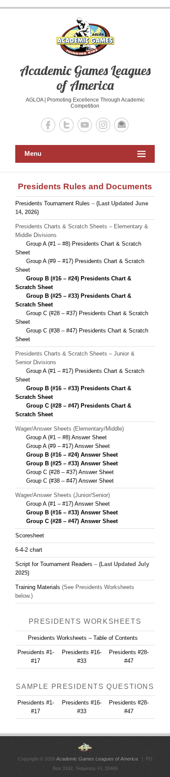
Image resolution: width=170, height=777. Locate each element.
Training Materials (37, 587)
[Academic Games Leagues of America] (85, 747)
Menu (32, 153)
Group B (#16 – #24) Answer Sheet (72, 454)
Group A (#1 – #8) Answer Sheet (66, 437)
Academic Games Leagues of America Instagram (103, 125)
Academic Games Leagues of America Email (121, 125)
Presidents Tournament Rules (52, 203)
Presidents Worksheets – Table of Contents (83, 638)
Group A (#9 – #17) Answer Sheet (68, 446)
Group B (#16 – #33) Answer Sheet (72, 512)
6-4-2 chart (28, 550)
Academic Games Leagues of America (85, 77)
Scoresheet (29, 535)
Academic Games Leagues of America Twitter (66, 125)
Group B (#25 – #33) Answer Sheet (72, 463)
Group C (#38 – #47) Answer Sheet (70, 480)
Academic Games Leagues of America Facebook (48, 125)
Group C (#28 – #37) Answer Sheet (70, 472)
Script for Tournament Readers (53, 564)
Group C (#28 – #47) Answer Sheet (72, 521)
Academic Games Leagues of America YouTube (85, 125)
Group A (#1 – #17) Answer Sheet (68, 503)
